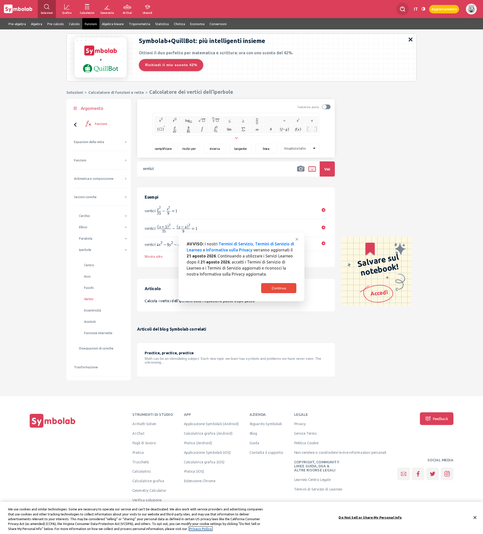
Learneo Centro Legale (312, 479)
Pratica (138, 452)
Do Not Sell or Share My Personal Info (370, 517)
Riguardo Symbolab (266, 424)
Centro (89, 265)
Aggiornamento (444, 9)
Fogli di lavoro (144, 443)
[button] (301, 172)
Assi (87, 276)
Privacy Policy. (200, 528)
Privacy (300, 424)
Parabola (85, 238)
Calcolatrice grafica (148, 481)
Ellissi (83, 227)
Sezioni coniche (85, 197)
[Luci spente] (423, 9)
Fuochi (89, 288)
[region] (241, 518)
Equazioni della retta (89, 142)
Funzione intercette (98, 333)
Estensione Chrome (200, 481)
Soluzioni (74, 92)
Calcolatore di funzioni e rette (116, 92)
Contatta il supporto (266, 452)
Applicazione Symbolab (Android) (211, 424)
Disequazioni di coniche (96, 348)
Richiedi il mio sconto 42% (171, 65)
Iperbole (85, 250)
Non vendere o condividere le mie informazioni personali (340, 452)
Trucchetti (140, 462)
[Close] (474, 517)
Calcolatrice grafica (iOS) (204, 462)
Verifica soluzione (147, 500)
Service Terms (305, 433)
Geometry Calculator (149, 490)
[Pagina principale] (52, 428)
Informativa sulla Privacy (229, 250)
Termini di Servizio (236, 244)
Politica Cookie (306, 443)
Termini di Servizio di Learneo (318, 489)
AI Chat (138, 433)
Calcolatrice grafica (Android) (208, 433)
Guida (254, 443)
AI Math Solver (144, 424)
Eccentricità (92, 310)
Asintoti (90, 322)
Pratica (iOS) (194, 471)
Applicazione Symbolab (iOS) (207, 452)
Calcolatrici (141, 471)
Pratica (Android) (198, 443)
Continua (279, 288)
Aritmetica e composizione (93, 179)
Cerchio (84, 216)
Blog (253, 433)
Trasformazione (86, 367)
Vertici (88, 299)
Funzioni (80, 160)
